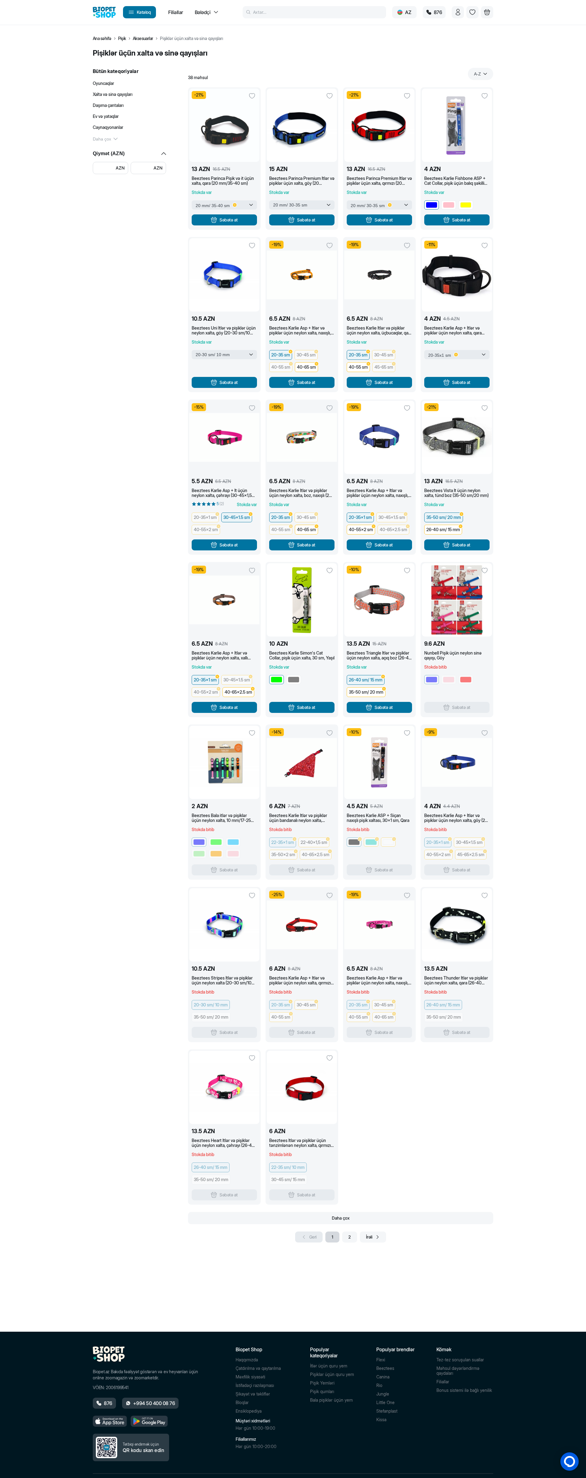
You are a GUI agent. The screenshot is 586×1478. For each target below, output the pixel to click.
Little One (385, 1402)
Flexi (380, 1359)
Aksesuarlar (143, 38)
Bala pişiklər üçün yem (331, 1400)
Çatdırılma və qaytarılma (258, 1368)
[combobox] (480, 74)
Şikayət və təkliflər (253, 1394)
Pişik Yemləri (322, 1383)
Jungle (382, 1394)
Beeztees (385, 1368)
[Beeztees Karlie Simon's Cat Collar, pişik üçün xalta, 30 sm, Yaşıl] (302, 600)
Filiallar (442, 1381)
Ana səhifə (102, 38)
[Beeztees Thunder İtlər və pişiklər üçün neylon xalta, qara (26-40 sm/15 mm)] (457, 925)
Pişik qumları (322, 1391)
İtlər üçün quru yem (328, 1365)
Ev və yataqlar (106, 116)
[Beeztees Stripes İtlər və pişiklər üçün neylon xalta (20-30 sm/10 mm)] (224, 925)
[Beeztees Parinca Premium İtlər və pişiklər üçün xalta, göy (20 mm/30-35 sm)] (302, 125)
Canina (382, 1376)
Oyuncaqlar (103, 83)
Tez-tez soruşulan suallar (460, 1359)
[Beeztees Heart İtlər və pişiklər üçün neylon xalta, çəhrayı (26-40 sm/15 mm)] (224, 1087)
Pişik (122, 38)
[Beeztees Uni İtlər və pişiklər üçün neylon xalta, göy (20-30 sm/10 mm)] (224, 275)
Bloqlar (242, 1402)
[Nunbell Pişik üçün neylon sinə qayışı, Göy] (457, 600)
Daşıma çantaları (108, 105)
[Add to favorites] (252, 96)
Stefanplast (386, 1411)
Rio (379, 1385)
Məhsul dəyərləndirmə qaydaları (457, 1371)
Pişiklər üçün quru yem (332, 1374)
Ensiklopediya (249, 1411)
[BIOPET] (104, 12)
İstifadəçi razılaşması (255, 1385)
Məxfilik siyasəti (250, 1376)
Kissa (381, 1419)
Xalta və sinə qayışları (112, 94)
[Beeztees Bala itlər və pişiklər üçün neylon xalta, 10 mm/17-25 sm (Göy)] (224, 762)
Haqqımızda (247, 1359)
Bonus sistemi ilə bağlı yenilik (464, 1390)
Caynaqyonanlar (108, 127)
